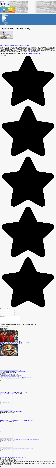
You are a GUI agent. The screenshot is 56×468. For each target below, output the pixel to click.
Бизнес (3, 19)
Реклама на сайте (5, 4)
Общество (4, 14)
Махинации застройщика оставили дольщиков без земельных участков (13, 457)
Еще (3, 21)
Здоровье (6, 23)
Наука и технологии (8, 24)
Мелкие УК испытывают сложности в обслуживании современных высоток (14, 45)
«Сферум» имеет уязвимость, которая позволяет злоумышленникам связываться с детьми (16, 420)
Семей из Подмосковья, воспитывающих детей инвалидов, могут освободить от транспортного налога (19, 429)
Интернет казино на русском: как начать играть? (9, 374)
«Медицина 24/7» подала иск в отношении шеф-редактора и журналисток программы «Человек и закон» (19, 439)
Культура (4, 20)
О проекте (4, 3)
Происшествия (5, 15)
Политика (4, 17)
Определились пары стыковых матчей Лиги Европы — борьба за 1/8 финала (14, 342)
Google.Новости (39, 53)
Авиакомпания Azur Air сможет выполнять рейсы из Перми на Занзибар (13, 392)
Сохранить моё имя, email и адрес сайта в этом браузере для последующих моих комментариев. (19, 324)
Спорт (3, 16)
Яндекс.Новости (32, 53)
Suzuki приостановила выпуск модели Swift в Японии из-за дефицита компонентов (15, 377)
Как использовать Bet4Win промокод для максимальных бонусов (12, 356)
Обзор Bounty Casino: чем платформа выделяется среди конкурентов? (13, 371)
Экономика (4, 18)
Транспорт (6, 22)
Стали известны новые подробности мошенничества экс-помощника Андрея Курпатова (16, 448)
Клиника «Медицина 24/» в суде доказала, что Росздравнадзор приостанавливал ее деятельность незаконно (20, 401)
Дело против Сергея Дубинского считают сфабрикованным (11, 411)
